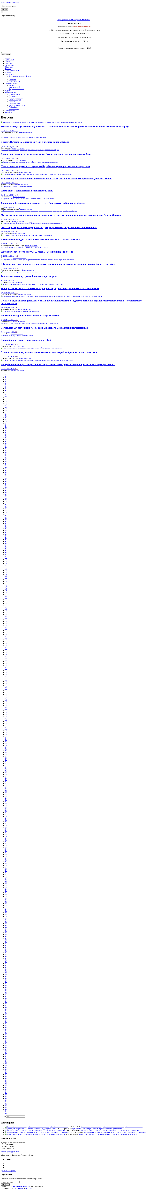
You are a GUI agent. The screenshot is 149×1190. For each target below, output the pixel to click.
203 (6, 743)
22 (5, 414)
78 (5, 516)
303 (6, 925)
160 (6, 665)
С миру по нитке (11, 83)
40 (5, 447)
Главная (7, 58)
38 (5, 443)
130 (6, 610)
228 (6, 789)
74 (5, 509)
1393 (16, 232)
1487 (16, 332)
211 (6, 758)
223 (6, 780)
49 (5, 463)
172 (6, 687)
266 (6, 858)
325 (6, 965)
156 (6, 658)
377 (6, 1060)
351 (6, 1013)
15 (5, 401)
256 (6, 840)
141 (6, 630)
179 (6, 700)
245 (6, 820)
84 (5, 527)
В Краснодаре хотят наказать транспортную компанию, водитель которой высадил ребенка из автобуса (58, 264)
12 (5, 396)
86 (5, 530)
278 (6, 880)
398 (6, 1098)
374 (6, 1054)
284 (6, 891)
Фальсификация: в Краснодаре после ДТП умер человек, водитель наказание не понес (49, 227)
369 (6, 1045)
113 (6, 579)
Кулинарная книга (11, 92)
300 (6, 920)
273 (6, 871)
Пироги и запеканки (16, 98)
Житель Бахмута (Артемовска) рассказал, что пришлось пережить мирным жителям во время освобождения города (65, 126)
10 (5, 392)
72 (5, 505)
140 (6, 629)
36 (5, 439)
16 (5, 403)
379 (6, 1064)
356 (6, 1022)
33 (5, 434)
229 (6, 791)
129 (6, 609)
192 (6, 723)
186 (6, 712)
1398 (16, 195)
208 (6, 752)
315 (6, 947)
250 (6, 829)
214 (6, 763)
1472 (16, 280)
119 (6, 590)
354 (6, 1018)
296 (6, 913)
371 (6, 1049)
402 (6, 1105)
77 (5, 514)
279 (6, 882)
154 (6, 654)
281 (6, 885)
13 (5, 398)
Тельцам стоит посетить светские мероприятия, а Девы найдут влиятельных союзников (50, 288)
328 (6, 971)
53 (5, 470)
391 (6, 1085)
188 (6, 716)
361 (6, 1031)
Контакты (8, 112)
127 (6, 605)
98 (5, 552)
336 (6, 985)
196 (6, 731)
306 (6, 931)
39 (5, 445)
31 (5, 430)
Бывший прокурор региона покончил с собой (26, 340)
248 (6, 825)
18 (5, 407)
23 (5, 416)
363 (6, 1034)
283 (6, 889)
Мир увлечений (14, 87)
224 (6, 781)
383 (6, 1071)
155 (6, 656)
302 (6, 923)
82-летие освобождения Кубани (20, 76)
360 (6, 1029)
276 (6, 876)
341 (6, 994)
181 (6, 703)
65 (5, 492)
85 (5, 529)
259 (6, 845)
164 (6, 672)
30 (5, 428)
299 (6, 918)
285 (6, 892)
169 (6, 681)
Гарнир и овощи (14, 94)
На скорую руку (14, 103)
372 (6, 1051)
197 (6, 732)
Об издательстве (10, 111)
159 (6, 663)
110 (6, 574)
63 (5, 489)
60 (5, 483)
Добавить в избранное (8, 1171)
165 (6, 674)
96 (5, 549)
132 (6, 614)
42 (5, 450)
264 (6, 854)
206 (6, 749)
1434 (16, 268)
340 (6, 993)
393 (6, 1089)
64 (5, 490)
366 (6, 1040)
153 (6, 652)
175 (6, 692)
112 (6, 578)
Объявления (9, 67)
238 (6, 807)
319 (6, 954)
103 (6, 561)
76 (5, 512)
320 (6, 956)
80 (5, 519)
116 (6, 585)
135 (6, 620)
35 (5, 438)
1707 (16, 344)
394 (6, 1091)
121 (6, 594)
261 (6, 849)
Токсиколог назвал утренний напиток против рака (29, 276)
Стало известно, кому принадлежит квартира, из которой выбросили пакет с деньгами (49, 352)
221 (6, 776)
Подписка (5, 9)
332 (6, 978)
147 (6, 641)
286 (6, 894)
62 (5, 487)
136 (6, 621)
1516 (16, 369)
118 (6, 589)
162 (6, 669)
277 (6, 878)
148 (6, 643)
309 (6, 936)
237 (6, 805)
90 (5, 538)
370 (6, 1047)
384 (6, 1073)
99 (5, 554)
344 (6, 1000)
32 (5, 432)
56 (5, 476)
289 (6, 900)
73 (5, 507)
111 (6, 576)
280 (6, 883)
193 (6, 725)
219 (6, 772)
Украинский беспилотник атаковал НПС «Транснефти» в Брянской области (43, 203)
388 (6, 1080)
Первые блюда (14, 109)
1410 (16, 320)
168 (6, 680)
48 (5, 461)
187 (6, 714)
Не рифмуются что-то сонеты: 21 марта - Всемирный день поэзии (37, 251)
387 (6, 1078)
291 (6, 903)
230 (6, 792)
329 (6, 973)
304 (6, 927)
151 (6, 649)
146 (6, 640)
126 (6, 603)
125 (6, 601)
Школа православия (12, 70)
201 (6, 740)
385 (6, 1074)
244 (6, 818)
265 (6, 856)
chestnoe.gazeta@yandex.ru (10, 1151)
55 (5, 474)
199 (6, 736)
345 (6, 1002)
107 (6, 569)
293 (6, 907)
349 (6, 1009)
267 (6, 860)
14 (5, 399)
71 (5, 503)
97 (5, 550)
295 (6, 911)
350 (6, 1011)
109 (6, 572)
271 (6, 867)
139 (6, 627)
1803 (16, 356)
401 (6, 1104)
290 (6, 902)
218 (6, 771)
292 (6, 905)
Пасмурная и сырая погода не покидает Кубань (27, 190)
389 (6, 1082)
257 (6, 842)
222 (6, 778)
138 (6, 625)
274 (6, 872)
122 (6, 596)
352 (6, 1014)
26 (5, 421)
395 (6, 1093)
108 (6, 570)
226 (6, 785)
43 (5, 452)
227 (6, 787)
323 (6, 962)
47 (5, 459)
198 (6, 734)
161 (6, 667)
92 (5, 541)
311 (6, 940)
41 (5, 448)
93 (5, 543)
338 (6, 989)
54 (5, 472)
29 (5, 427)
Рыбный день (13, 107)
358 (6, 1025)
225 (6, 783)
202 (6, 741)
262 (6, 851)
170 (6, 683)
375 (6, 1056)
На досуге (8, 63)
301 (6, 922)
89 (5, 536)
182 (6, 705)
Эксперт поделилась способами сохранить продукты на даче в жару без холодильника (110, 1130)
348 (6, 1007)
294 (6, 909)
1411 (16, 256)
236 (6, 803)
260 (6, 847)
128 (6, 607)
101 (6, 558)
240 (6, 811)
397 (6, 1096)
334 (6, 982)
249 (6, 827)
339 (6, 991)
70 (5, 501)
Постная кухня (14, 96)
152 (6, 650)
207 (6, 751)
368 (6, 1044)
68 (5, 498)
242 (6, 814)
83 (5, 525)
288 (6, 898)
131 (6, 612)
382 (6, 1069)
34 (5, 436)
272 (6, 869)
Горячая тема (9, 60)
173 (6, 689)
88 (5, 534)
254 (6, 836)
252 (6, 832)
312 (6, 942)
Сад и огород (9, 65)
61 (5, 485)
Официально (9, 74)
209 (6, 754)
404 (6, 1109)
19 (5, 408)
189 (6, 718)
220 (6, 774)
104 (6, 563)
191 (6, 721)
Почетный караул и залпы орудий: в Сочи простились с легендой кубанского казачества (112, 1127)
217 (6, 769)
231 (6, 794)
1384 (16, 183)
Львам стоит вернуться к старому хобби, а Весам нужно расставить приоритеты (45, 166)
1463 (16, 308)
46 (5, 458)
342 (6, 996)
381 (6, 1067)
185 (6, 711)
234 (6, 800)
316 (6, 949)
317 (6, 951)
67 (5, 496)
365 (6, 1038)
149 (6, 645)
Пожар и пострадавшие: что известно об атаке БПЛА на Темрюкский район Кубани (108, 1134)
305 (6, 929)
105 (6, 565)
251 (6, 831)
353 (6, 1016)
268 (6, 862)
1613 (16, 219)
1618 (16, 146)
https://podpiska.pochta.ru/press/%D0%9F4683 (73, 20)
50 (5, 465)
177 (6, 696)
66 (5, 494)
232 (6, 796)
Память (7, 61)
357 (6, 1024)
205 (6, 747)
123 (6, 598)
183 (6, 707)
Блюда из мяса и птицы (17, 105)
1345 (16, 170)
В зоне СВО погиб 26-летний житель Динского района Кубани (35, 142)
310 (6, 938)
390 (6, 1084)
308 (6, 934)
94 (5, 545)
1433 (16, 293)
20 (5, 410)
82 (5, 523)
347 (6, 1005)
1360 (16, 158)
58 (5, 479)
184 (6, 709)
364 (6, 1036)
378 (6, 1062)
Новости (8, 72)
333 (6, 980)
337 (6, 987)
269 (6, 863)
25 (5, 419)
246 (6, 822)
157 (6, 660)
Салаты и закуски (15, 100)
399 (6, 1100)
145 (6, 638)
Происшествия (14, 78)
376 (6, 1058)
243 (6, 816)
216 (6, 767)
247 (6, 823)
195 (6, 729)
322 (6, 960)
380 (6, 1065)
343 (6, 998)
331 (6, 976)
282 (6, 887)
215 (6, 765)
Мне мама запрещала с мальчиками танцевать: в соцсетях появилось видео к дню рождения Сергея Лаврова (61, 215)
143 (6, 634)
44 (5, 454)
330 (6, 974)
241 (6, 812)
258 (6, 843)
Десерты (12, 101)
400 (6, 1102)
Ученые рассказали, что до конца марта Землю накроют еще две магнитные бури (46, 154)
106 (6, 567)
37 (5, 441)
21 (5, 412)
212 (6, 760)
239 (6, 809)
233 (6, 798)
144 (6, 636)
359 (6, 1027)
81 (5, 521)
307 (6, 933)
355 (6, 1020)
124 (6, 600)
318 (6, 953)
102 (6, 559)
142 (6, 632)
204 (6, 745)
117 (6, 587)
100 (6, 556)
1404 (16, 131)
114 (6, 581)
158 (6, 661)
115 (6, 583)
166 (6, 676)
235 (6, 801)
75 (5, 510)
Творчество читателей (16, 89)
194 (6, 727)
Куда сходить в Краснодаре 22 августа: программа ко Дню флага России (97, 1129)
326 (6, 967)
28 (5, 425)
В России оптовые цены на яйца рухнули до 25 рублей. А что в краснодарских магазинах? (115, 1132)
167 (6, 678)
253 (6, 834)
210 (6, 756)
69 (5, 499)
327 (6, 969)
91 (5, 539)
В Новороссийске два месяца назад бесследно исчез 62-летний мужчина (40, 239)
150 (6, 647)
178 (6, 698)
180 (6, 701)
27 (5, 423)
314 (6, 945)
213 (6, 761)
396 (6, 1094)
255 (6, 838)
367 (6, 1042)
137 (6, 623)
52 (5, 468)
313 (6, 943)
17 (5, 405)
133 (6, 616)
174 (6, 690)
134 (6, 618)
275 (6, 874)
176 (6, 694)
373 (6, 1053)
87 (5, 532)
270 (6, 865)
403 (6, 1107)
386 (6, 1076)
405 (6, 1111)
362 (6, 1033)
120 (6, 592)
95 (5, 547)
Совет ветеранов (14, 81)
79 (5, 518)
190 (6, 720)
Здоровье (8, 90)
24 (5, 418)
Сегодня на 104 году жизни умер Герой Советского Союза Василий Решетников (44, 327)
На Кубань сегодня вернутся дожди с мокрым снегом (30, 315)
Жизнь (11, 85)
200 (6, 738)
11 (5, 394)
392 (6, 1087)
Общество (12, 80)
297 (6, 914)
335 (6, 983)
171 (6, 685)
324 (6, 963)
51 (5, 467)
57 (5, 478)
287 (6, 896)
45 (5, 456)
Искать (3, 1116)
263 (6, 852)
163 (6, 670)
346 (6, 1003)
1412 (16, 244)
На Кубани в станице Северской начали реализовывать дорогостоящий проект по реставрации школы (58, 364)
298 (6, 916)
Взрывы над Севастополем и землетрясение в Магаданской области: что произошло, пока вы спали (56, 178)
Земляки (8, 69)
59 (5, 481)
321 (6, 958)
